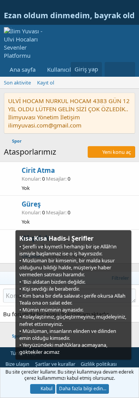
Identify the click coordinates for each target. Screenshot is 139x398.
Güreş (31, 204)
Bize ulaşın (17, 363)
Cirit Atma (38, 170)
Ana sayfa (23, 69)
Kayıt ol (45, 82)
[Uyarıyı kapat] (125, 237)
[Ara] (127, 69)
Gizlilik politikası (99, 363)
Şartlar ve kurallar (55, 363)
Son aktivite (17, 82)
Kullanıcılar (61, 69)
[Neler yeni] (112, 69)
